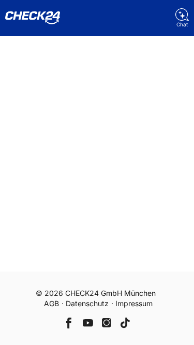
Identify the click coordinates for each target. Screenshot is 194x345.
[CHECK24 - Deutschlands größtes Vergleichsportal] (32, 18)
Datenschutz (87, 303)
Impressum (134, 303)
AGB (51, 303)
